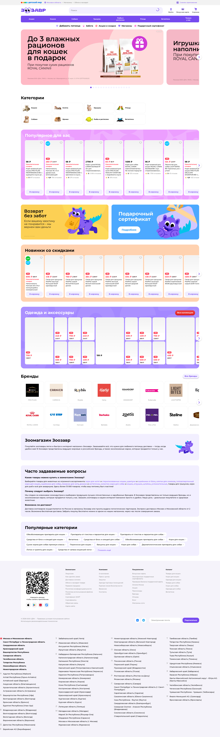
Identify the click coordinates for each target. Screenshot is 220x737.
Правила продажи (72, 586)
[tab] (93, 57)
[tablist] (110, 57)
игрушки (138, 484)
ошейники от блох (147, 481)
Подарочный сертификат (151, 26)
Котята (65, 108)
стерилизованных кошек (114, 481)
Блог (134, 600)
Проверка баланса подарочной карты (147, 582)
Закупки (102, 580)
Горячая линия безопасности (110, 586)
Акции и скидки (107, 26)
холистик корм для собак (113, 484)
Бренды (135, 594)
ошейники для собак (51, 484)
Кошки (34, 108)
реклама (159, 31)
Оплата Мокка (138, 585)
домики (83, 484)
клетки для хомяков (165, 481)
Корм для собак (172, 586)
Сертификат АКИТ (72, 597)
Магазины (127, 26)
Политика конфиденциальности (78, 589)
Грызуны (97, 108)
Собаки (34, 119)
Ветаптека (129, 119)
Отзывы (135, 597)
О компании (104, 574)
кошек (130, 484)
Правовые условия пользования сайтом (53, 619)
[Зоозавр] (43, 10)
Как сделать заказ (72, 577)
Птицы (128, 108)
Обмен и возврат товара (75, 583)
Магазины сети (138, 603)
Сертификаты (71, 600)
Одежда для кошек (173, 580)
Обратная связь (71, 603)
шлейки (147, 484)
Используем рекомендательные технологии (39, 621)
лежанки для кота (70, 484)
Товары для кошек (173, 574)
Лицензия (69, 574)
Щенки (65, 119)
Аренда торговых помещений (111, 583)
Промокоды (137, 591)
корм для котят (93, 481)
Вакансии (103, 589)
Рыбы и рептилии (101, 119)
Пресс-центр (104, 577)
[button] (34, 191)
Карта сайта (70, 606)
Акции (134, 588)
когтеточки (94, 484)
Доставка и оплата (72, 580)
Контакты (103, 592)
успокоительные (159, 484)
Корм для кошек (172, 577)
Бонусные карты (139, 574)
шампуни (131, 481)
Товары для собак (173, 583)
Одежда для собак (173, 589)
